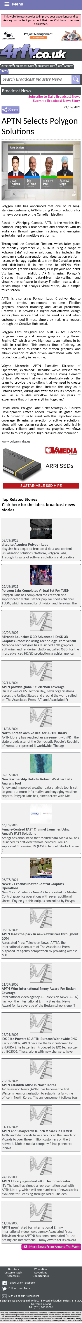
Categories (13, 1276)
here (63, 20)
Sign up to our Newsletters (24, 1296)
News (4, 71)
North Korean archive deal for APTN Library (34, 733)
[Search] (76, 79)
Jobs (59, 66)
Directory (6, 66)
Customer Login (14, 1273)
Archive (68, 66)
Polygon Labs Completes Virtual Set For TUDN (36, 591)
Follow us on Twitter (20, 1288)
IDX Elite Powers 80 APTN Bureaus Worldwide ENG (39, 1039)
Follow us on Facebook (22, 1283)
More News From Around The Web (54, 1247)
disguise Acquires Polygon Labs (25, 545)
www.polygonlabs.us (16, 441)
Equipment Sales (24, 66)
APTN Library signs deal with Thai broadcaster (36, 1181)
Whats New (40, 1269)
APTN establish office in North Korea (29, 1085)
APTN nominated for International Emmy (32, 1227)
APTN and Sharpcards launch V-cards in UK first (37, 1131)
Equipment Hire (45, 66)
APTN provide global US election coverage (33, 687)
